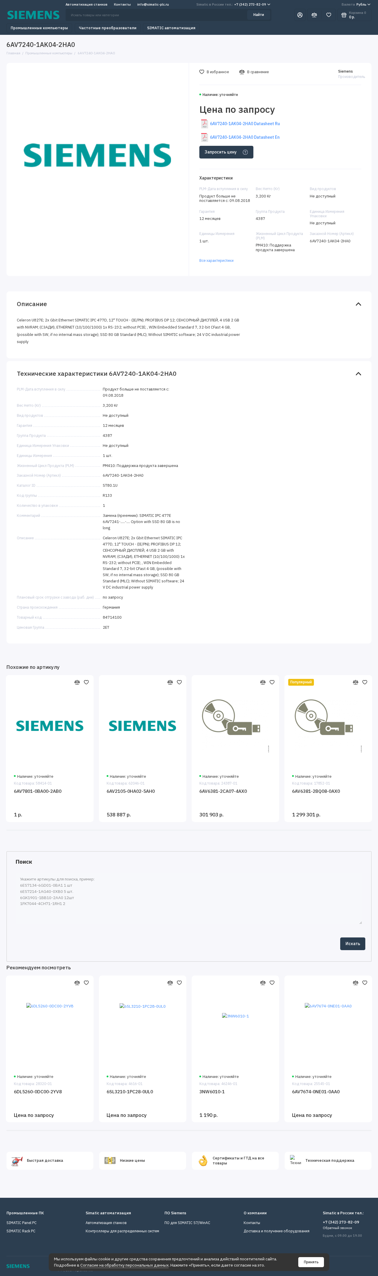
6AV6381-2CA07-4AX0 (223, 791)
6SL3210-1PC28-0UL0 (130, 1091)
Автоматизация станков (86, 4)
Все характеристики (216, 260)
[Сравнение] (314, 15)
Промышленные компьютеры (39, 27)
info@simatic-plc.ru (153, 4)
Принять (311, 1262)
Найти (258, 14)
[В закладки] (86, 682)
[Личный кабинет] (300, 15)
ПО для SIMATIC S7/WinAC (187, 1223)
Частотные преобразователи (107, 27)
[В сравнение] (77, 682)
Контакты (122, 4)
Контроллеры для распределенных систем (122, 1231)
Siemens (345, 71)
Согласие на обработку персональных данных (124, 1265)
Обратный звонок (337, 1228)
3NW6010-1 (212, 1091)
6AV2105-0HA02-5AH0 (131, 791)
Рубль (354, 4)
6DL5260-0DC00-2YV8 (38, 1091)
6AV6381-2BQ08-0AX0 (316, 791)
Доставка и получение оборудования (276, 1231)
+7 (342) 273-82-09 (231, 4)
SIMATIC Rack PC (20, 1231)
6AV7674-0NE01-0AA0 (316, 1091)
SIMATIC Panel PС (21, 1223)
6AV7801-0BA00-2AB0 (37, 791)
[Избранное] (328, 15)
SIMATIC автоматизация (171, 27)
